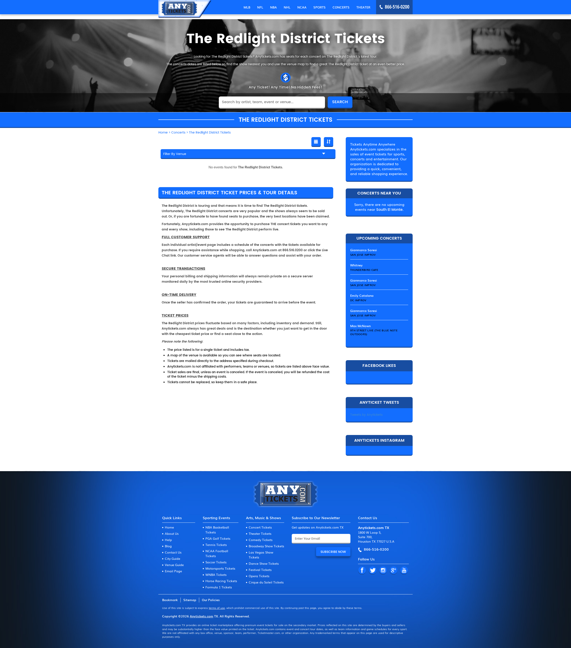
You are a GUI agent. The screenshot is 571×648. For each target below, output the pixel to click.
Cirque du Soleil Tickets (266, 582)
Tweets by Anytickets (366, 414)
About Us (172, 533)
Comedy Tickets (261, 539)
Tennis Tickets (216, 544)
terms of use (217, 608)
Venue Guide (174, 564)
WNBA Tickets (216, 574)
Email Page (173, 571)
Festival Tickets (260, 569)
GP (393, 570)
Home (169, 527)
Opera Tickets (259, 576)
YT (404, 570)
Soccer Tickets (216, 562)
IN (383, 570)
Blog (168, 546)
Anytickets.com (201, 616)
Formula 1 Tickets (218, 587)
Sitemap (189, 600)
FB (362, 570)
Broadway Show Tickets (266, 546)
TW (372, 570)
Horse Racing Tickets (221, 581)
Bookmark (170, 600)
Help (168, 539)
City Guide (172, 558)
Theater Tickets (260, 533)
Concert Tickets (260, 527)
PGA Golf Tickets (217, 538)
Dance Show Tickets (264, 563)
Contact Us (173, 552)
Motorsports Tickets (220, 568)
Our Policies (211, 600)
